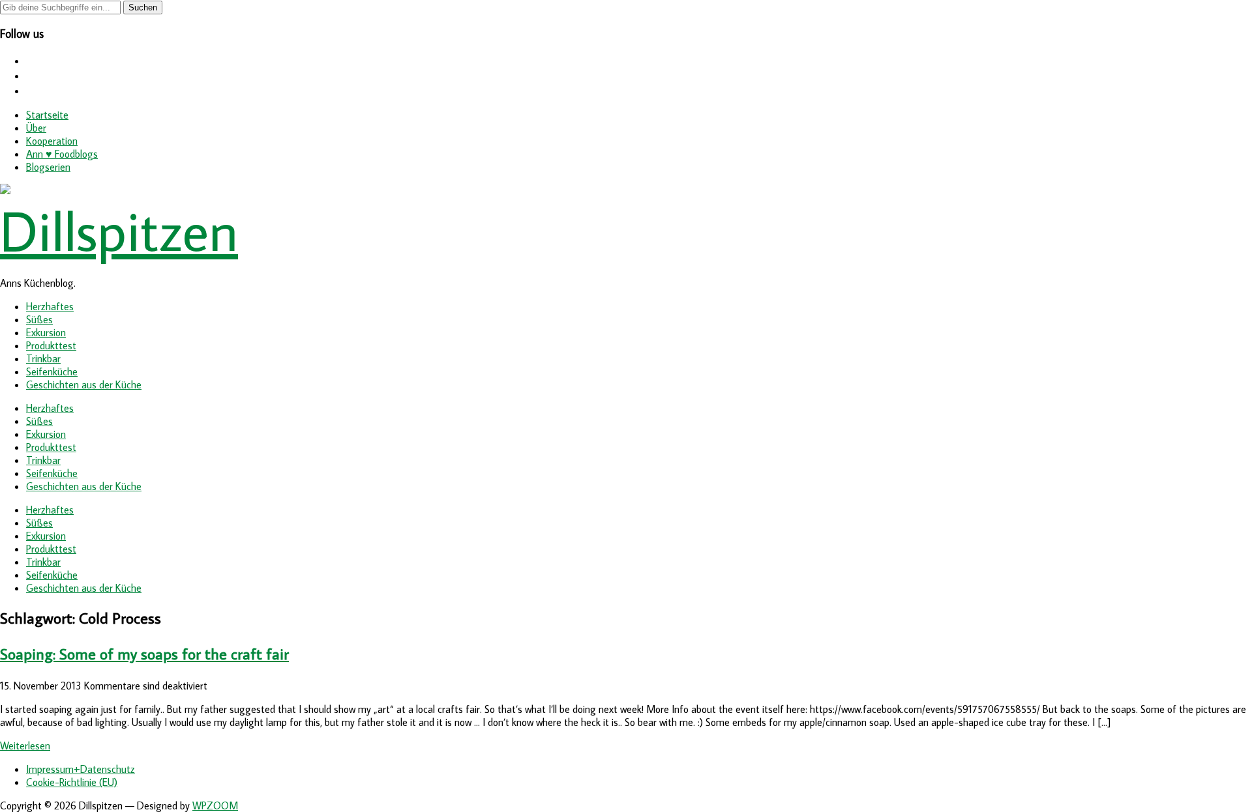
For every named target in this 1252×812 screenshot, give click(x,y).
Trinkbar (43, 358)
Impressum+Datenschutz (80, 769)
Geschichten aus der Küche (84, 384)
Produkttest (51, 345)
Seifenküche (52, 371)
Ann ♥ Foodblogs (62, 153)
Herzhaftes (50, 306)
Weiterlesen (25, 745)
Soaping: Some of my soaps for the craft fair (144, 653)
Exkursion (46, 332)
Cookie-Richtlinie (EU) (71, 782)
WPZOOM (215, 805)
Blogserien (48, 166)
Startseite (47, 114)
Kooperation (52, 140)
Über (36, 127)
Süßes (39, 319)
